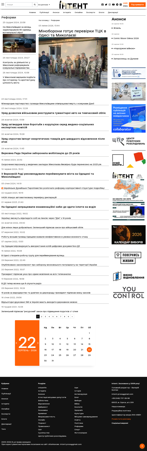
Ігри (76, 388)
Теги (3, 429)
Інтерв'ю (67, 12)
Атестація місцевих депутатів (52, 397)
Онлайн (41, 420)
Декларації (113, 12)
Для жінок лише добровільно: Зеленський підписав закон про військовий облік (42, 227)
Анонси (56, 12)
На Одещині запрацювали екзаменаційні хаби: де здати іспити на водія (48, 207)
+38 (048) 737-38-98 (121, 398)
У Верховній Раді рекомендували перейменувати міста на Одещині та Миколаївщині (47, 175)
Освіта (77, 420)
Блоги (101, 12)
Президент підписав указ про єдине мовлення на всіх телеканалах (36, 274)
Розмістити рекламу (121, 419)
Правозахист (44, 426)
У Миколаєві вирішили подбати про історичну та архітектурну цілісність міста (19, 80)
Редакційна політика (121, 411)
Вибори (77, 400)
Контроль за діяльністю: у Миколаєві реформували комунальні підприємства (16, 65)
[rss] (121, 4)
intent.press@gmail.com (122, 394)
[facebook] (103, 4)
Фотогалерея (80, 433)
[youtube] (113, 4)
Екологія (78, 407)
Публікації (44, 12)
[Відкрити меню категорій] (2, 4)
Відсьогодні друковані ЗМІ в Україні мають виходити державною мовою (39, 302)
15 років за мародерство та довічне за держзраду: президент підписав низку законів (45, 293)
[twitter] (106, 4)
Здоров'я (78, 410)
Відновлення (44, 404)
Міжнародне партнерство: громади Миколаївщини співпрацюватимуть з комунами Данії (47, 103)
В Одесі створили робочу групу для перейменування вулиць (32, 255)
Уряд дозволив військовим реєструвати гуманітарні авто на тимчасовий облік (53, 113)
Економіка (43, 410)
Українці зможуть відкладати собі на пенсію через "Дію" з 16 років (36, 218)
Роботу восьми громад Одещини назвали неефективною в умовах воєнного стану (44, 237)
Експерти (90, 12)
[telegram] (117, 4)
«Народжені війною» (124, 48)
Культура (78, 413)
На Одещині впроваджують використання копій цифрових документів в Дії (40, 246)
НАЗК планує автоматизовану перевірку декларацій (29, 197)
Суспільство (43, 433)
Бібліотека (43, 400)
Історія (77, 391)
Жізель (117, 28)
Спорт (77, 430)
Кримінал (42, 413)
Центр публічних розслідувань (52, 436)
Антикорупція (80, 394)
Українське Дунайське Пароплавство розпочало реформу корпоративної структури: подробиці (54, 188)
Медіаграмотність (46, 417)
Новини (32, 12)
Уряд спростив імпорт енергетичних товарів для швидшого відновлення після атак (53, 140)
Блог (76, 397)
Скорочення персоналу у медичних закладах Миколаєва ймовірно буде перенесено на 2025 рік (51, 164)
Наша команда (118, 406)
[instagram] (110, 4)
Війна (76, 404)
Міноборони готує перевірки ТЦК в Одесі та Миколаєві (72, 33)
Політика (78, 423)
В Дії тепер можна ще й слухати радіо (21, 283)
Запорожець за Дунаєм (125, 59)
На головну (44, 20)
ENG (125, 6)
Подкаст (42, 423)
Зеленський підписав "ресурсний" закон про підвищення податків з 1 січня (39, 311)
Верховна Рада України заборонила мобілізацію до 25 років (40, 153)
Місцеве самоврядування (86, 417)
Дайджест (43, 407)
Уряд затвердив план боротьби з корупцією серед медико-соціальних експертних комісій (47, 126)
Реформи (78, 426)
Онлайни (79, 12)
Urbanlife (42, 388)
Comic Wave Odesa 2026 (126, 38)
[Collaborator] (129, 118)
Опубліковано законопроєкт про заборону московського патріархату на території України (49, 265)
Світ (40, 430)
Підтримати (137, 4)
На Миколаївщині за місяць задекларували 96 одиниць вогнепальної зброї (17, 30)
